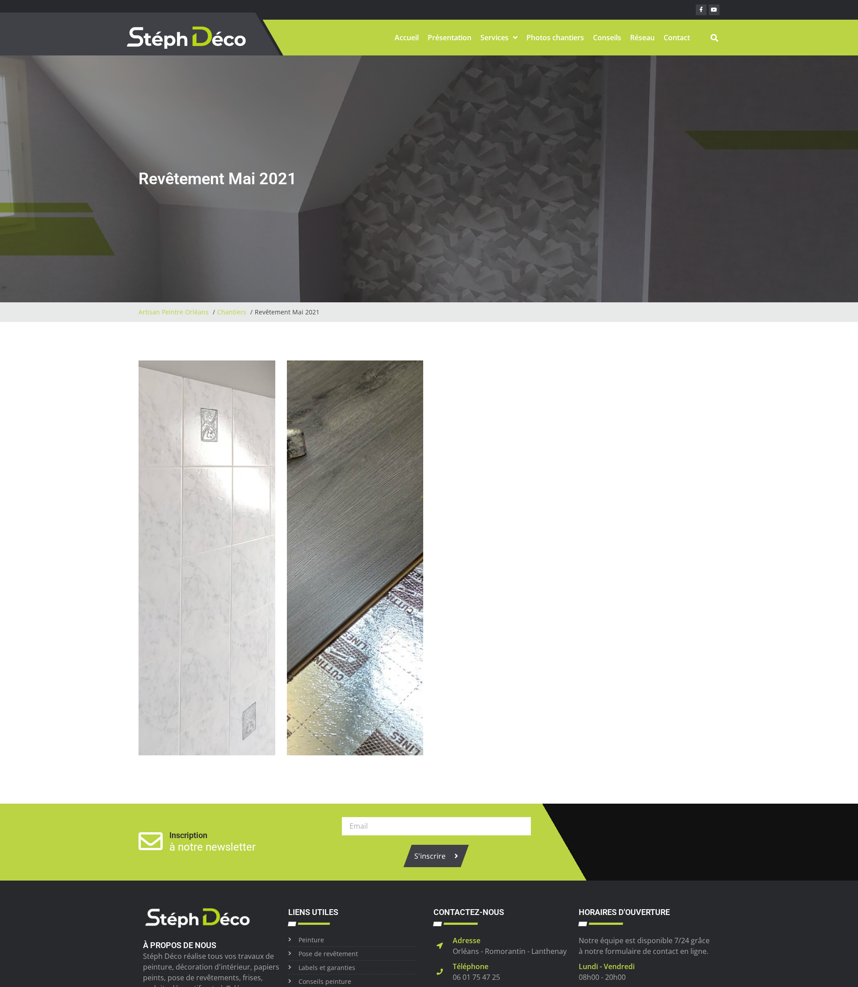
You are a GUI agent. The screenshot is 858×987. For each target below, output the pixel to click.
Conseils (607, 37)
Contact (677, 37)
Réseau (642, 37)
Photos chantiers (555, 37)
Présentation (449, 37)
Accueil (407, 37)
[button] (714, 37)
